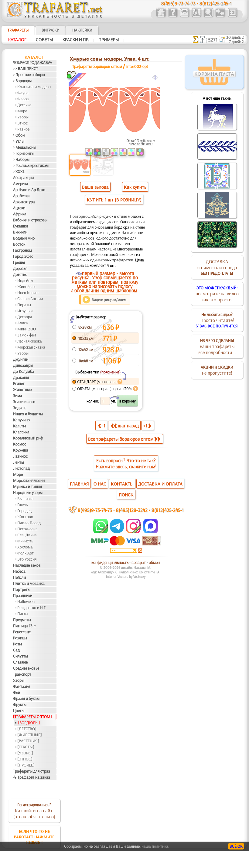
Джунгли (20, 359)
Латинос (20, 456)
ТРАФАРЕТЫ (18, 30)
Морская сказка (31, 347)
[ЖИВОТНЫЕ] (29, 734)
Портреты (21, 589)
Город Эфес (23, 256)
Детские (24, 105)
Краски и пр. (76, 39)
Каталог (17, 39)
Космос (19, 444)
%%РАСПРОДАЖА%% (32, 62)
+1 (145, 425)
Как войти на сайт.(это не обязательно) (34, 811)
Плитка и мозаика (29, 583)
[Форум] (220, 16)
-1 (103, 425)
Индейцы (25, 280)
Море (22, 111)
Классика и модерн (34, 86)
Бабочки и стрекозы (30, 220)
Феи (16, 692)
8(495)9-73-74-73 (95, 510)
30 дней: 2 (235, 37)
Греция (19, 262)
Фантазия (21, 686)
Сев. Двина (27, 535)
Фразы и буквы (26, 698)
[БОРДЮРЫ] (29, 722)
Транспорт (22, 674)
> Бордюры (22, 80)
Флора (23, 98)
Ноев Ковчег (28, 292)
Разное (23, 129)
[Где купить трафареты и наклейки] (184, 16)
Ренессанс (22, 631)
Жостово (25, 516)
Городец (24, 510)
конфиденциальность (109, 562)
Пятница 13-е (24, 625)
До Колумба (23, 371)
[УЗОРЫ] (25, 753)
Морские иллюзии (29, 480)
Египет (19, 383)
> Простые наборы (29, 74)
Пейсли (19, 577)
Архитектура (24, 201)
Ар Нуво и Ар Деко (29, 189)
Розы (17, 644)
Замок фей (26, 335)
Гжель (22, 504)
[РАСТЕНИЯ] (28, 740)
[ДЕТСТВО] (26, 728)
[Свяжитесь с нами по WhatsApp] (101, 532)
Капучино (21, 419)
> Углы (18, 141)
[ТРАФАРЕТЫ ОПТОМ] (32, 716)
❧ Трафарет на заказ (31, 777)
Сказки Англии (30, 298)
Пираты (24, 304)
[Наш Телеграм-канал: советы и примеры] (116, 532)
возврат (138, 562)
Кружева (20, 450)
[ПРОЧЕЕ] (26, 765)
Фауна (23, 92)
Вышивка (25, 498)
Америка (20, 183)
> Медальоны (24, 147)
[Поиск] (208, 16)
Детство (20, 274)
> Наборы (21, 159)
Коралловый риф (28, 438)
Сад (16, 650)
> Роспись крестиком (31, 165)
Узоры (23, 117)
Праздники (22, 595)
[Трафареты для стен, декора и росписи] (161, 16)
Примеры (108, 39)
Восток (19, 244)
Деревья (20, 268)
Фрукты (19, 704)
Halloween (26, 601)
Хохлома (25, 547)
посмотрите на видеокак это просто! (217, 294)
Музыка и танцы (27, 486)
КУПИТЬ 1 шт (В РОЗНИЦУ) (114, 200)
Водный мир (24, 238)
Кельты (19, 426)
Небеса (19, 571)
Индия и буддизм (28, 413)
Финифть (25, 541)
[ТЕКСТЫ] (25, 747)
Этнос (22, 123)
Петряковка (27, 528)
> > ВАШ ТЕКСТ (25, 68)
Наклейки (82, 30)
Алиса (22, 323)
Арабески (21, 195)
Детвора (24, 317)
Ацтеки (19, 207)
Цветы (18, 710)
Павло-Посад (29, 522)
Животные (22, 389)
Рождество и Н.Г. (31, 607)
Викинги (20, 232)
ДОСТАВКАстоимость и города (217, 267)
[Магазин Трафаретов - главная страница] (54, 16)
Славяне (20, 662)
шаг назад (128, 425)
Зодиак (19, 407)
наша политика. (155, 846)
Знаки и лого (24, 401)
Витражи (51, 30)
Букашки (20, 226)
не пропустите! (217, 370)
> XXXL (19, 171)
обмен (154, 562)
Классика (21, 432)
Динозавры (23, 365)
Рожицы (20, 638)
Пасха (22, 613)
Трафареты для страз (31, 771)
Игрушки (24, 310)
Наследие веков (27, 565)
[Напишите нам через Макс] (150, 532)
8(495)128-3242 (132, 510)
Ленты (18, 462)
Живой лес (26, 286)
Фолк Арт (25, 553)
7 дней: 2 (236, 41)
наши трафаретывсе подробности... (217, 346)
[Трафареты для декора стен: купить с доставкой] (196, 16)
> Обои (19, 135)
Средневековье (26, 668)
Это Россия (26, 559)
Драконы (21, 377)
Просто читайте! (217, 320)
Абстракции (23, 177)
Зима (17, 395)
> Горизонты (23, 153)
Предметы (22, 619)
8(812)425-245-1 (168, 510)
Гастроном (22, 250)
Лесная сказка (29, 341)
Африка (19, 214)
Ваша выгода (95, 187)
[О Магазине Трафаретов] (173, 16)
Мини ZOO (26, 329)
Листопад (21, 468)
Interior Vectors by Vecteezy (125, 576)
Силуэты (20, 656)
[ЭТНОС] (24, 759)
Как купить (135, 187)
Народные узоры (28, 492)
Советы (44, 39)
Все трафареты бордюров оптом (120, 439)
